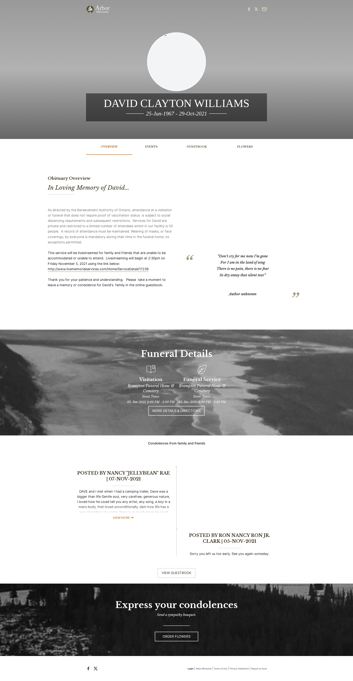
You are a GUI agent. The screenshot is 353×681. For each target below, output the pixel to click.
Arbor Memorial (203, 668)
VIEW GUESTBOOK (176, 573)
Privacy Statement (239, 668)
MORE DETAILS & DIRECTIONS (176, 411)
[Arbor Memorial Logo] (98, 9)
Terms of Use (220, 668)
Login (190, 668)
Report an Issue (259, 668)
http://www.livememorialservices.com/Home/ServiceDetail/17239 (98, 269)
